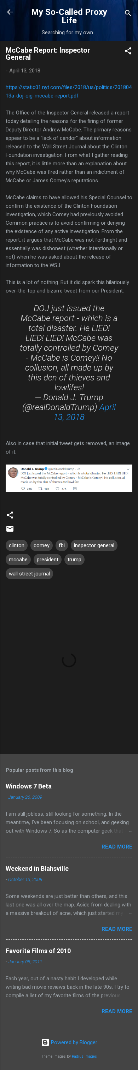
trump (74, 559)
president (47, 559)
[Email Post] (10, 531)
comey (42, 545)
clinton (16, 545)
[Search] (128, 14)
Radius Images (84, 1056)
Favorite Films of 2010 (38, 950)
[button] (128, 52)
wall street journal (29, 574)
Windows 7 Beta (29, 786)
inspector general (94, 545)
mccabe (18, 559)
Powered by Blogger (73, 1042)
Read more (117, 847)
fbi (62, 545)
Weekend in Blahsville (37, 868)
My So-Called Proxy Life (69, 16)
